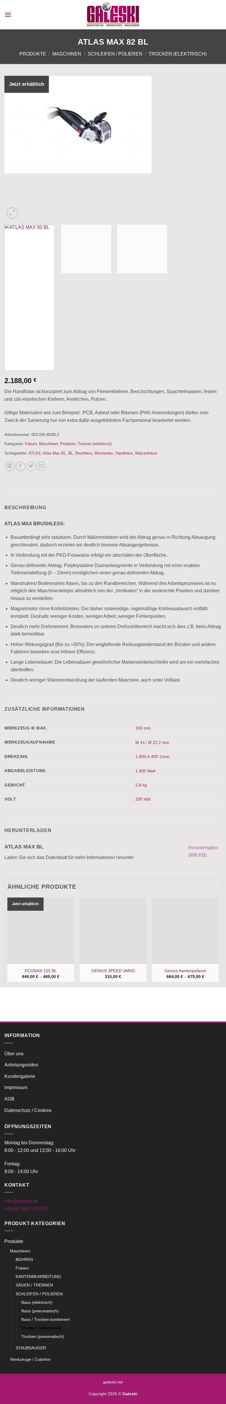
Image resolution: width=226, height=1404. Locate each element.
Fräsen (31, 444)
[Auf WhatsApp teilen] (10, 466)
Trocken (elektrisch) (178, 53)
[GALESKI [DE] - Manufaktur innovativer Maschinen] (113, 14)
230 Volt (142, 799)
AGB (9, 1098)
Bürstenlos (104, 453)
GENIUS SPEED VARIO (113, 970)
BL (70, 453)
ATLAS (35, 453)
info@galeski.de (21, 1201)
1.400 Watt (145, 771)
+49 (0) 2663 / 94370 (26, 1208)
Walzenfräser (146, 453)
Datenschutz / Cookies (27, 1110)
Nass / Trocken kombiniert (45, 1319)
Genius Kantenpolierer (185, 970)
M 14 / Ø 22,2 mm (152, 742)
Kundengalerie (19, 1076)
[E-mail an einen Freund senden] (41, 466)
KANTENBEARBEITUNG (38, 1276)
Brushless (83, 453)
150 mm (143, 728)
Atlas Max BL (54, 453)
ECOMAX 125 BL (41, 970)
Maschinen (66, 53)
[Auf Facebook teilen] (20, 466)
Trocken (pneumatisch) (42, 1336)
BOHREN (24, 1259)
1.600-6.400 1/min (152, 756)
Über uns (14, 1053)
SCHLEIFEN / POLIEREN (115, 53)
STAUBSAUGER (31, 1348)
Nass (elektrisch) (36, 1302)
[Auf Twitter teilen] (31, 466)
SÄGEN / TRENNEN (34, 1285)
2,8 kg (141, 785)
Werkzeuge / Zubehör (30, 1359)
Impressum (15, 1087)
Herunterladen (203, 851)
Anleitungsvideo (21, 1064)
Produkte (32, 53)
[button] (7, 14)
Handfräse (124, 453)
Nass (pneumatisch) (40, 1311)
